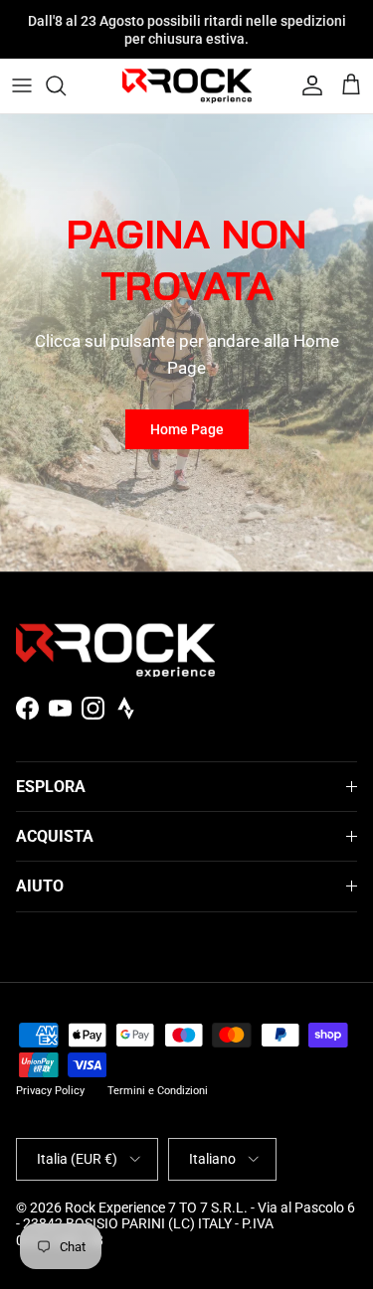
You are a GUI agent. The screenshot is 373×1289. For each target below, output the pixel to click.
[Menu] (22, 85)
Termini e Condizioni (157, 1090)
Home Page (187, 429)
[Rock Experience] (187, 86)
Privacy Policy (50, 1090)
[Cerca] (66, 85)
